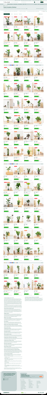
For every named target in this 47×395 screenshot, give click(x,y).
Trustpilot (42, 262)
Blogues (38, 387)
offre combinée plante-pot (12, 352)
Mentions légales (17, 394)
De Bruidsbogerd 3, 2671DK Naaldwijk (7, 377)
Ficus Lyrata (18, 322)
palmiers (10, 317)
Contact (38, 386)
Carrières (22, 389)
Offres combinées (31, 387)
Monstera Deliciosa (11, 345)
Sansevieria (12, 342)
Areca (16, 342)
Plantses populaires (31, 386)
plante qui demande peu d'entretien (15, 348)
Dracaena (10, 348)
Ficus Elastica (13, 322)
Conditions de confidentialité (9, 394)
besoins (20, 310)
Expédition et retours (23, 387)
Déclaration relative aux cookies (13, 394)
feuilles (8, 315)
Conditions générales (4, 394)
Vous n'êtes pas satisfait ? (23, 386)
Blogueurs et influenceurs (23, 388)
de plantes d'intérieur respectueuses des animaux (14, 303)
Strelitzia (5, 313)
